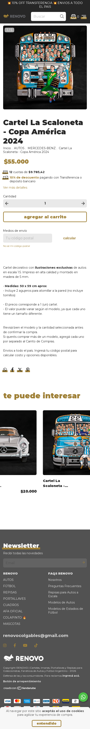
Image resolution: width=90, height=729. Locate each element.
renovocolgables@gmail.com (35, 635)
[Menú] (84, 16)
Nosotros (55, 580)
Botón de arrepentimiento (22, 681)
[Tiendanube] (20, 689)
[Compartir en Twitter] (20, 370)
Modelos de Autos (61, 602)
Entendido (47, 723)
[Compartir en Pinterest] (27, 370)
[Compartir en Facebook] (13, 370)
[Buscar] (62, 16)
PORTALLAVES (14, 599)
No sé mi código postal (16, 245)
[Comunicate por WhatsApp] (83, 697)
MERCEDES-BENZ (42, 148)
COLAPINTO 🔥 (14, 617)
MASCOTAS (11, 624)
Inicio (7, 148)
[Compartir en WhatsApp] (5, 370)
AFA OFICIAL (13, 611)
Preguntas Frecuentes (64, 586)
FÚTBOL (9, 586)
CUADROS (11, 605)
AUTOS (19, 148)
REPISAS (10, 592)
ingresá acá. (71, 675)
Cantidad (9, 196)
